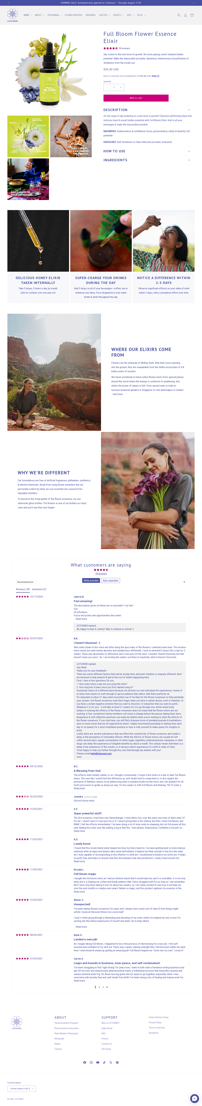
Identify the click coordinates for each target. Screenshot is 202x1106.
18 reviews (101, 573)
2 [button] (99, 987)
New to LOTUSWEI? (110, 1023)
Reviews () (23, 589)
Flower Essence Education (67, 1028)
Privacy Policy (155, 1022)
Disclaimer (154, 1033)
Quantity (107, 81)
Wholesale (59, 1038)
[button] (27, 15)
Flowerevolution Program (66, 1023)
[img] (22, 596)
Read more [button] (81, 618)
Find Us (105, 1038)
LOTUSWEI (19, 1099)
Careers (58, 1049)
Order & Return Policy (159, 1017)
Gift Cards (106, 1049)
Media (57, 1044)
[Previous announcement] (8, 3)
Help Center (107, 1028)
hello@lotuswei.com (101, 753)
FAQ (103, 1033)
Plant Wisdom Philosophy (66, 1033)
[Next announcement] (193, 3)
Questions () (39, 589)
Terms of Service (157, 1028)
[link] (38, 241)
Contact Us (107, 1044)
